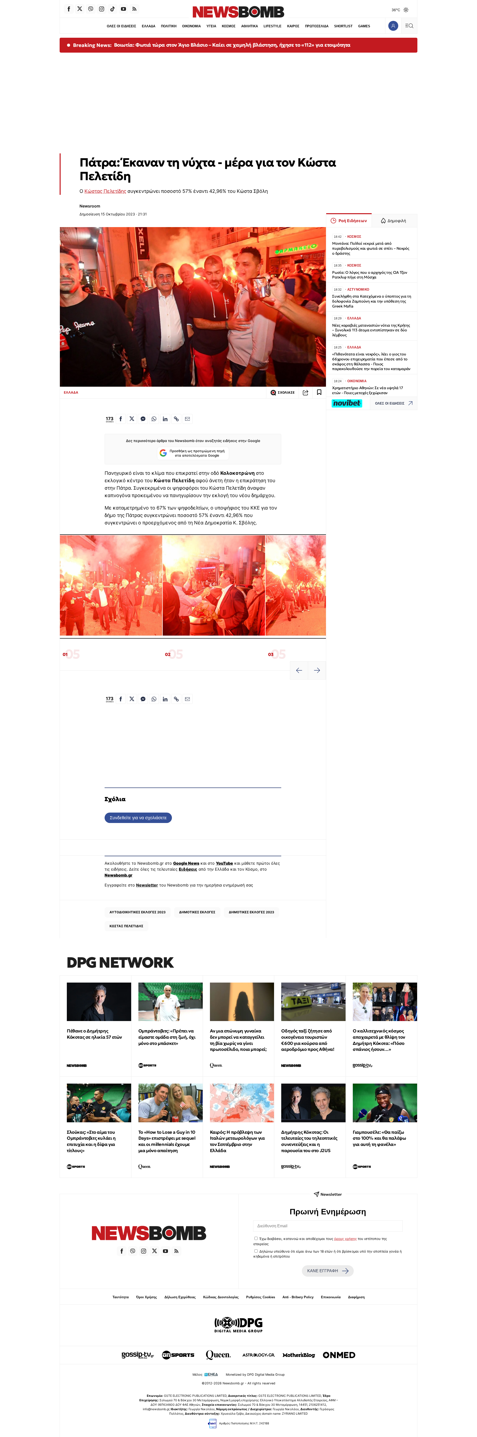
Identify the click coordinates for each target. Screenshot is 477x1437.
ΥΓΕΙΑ (211, 26)
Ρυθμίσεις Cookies (260, 1297)
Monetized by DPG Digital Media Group (255, 1374)
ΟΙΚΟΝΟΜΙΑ (191, 26)
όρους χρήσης (345, 1239)
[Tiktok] (113, 9)
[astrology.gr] (258, 1355)
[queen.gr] (218, 1355)
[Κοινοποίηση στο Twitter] (132, 419)
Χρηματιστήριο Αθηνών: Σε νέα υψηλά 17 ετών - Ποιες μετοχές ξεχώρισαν (367, 390)
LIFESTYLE (272, 26)
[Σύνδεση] (393, 26)
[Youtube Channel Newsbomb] (123, 9)
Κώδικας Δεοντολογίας (221, 1297)
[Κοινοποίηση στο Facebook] (121, 419)
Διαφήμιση (356, 1297)
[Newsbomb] (149, 1234)
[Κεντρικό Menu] (409, 26)
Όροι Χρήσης (146, 1297)
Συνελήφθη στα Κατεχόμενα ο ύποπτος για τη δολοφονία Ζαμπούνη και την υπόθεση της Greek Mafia (371, 301)
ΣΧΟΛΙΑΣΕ (286, 392)
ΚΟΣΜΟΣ (229, 26)
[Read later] (319, 392)
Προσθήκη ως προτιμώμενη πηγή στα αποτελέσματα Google (197, 453)
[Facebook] (69, 9)
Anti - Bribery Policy (298, 1297)
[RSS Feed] (134, 9)
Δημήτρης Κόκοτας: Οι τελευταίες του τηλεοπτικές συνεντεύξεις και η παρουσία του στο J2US (309, 1141)
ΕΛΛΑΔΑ (148, 26)
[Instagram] (102, 9)
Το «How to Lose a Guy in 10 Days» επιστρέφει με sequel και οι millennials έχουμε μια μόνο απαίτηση (167, 1141)
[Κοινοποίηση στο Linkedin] (165, 419)
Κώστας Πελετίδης (105, 191)
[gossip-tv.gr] (138, 1355)
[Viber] (91, 9)
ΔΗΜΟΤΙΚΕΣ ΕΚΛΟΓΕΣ (197, 912)
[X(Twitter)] (80, 9)
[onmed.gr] (339, 1355)
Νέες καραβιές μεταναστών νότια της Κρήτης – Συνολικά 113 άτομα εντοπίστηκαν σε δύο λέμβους (371, 330)
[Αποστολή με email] (188, 419)
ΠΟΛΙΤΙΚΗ (168, 26)
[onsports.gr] (178, 1355)
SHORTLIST (343, 26)
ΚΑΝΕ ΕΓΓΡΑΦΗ (322, 1271)
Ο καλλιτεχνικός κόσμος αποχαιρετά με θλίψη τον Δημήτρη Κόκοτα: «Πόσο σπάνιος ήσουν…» (379, 1040)
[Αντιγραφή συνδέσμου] (305, 392)
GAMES (364, 26)
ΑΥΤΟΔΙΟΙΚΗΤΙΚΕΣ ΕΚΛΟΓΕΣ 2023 (138, 912)
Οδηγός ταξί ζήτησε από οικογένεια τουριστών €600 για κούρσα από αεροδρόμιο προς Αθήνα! (307, 1040)
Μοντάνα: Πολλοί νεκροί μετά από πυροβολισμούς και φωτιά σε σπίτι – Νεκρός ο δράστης (370, 248)
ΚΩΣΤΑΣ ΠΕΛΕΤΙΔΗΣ (126, 926)
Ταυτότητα (121, 1297)
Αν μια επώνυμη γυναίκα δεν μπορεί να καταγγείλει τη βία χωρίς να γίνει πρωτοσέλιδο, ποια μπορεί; (238, 1040)
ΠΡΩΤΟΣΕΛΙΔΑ (316, 26)
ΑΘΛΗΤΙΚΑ (249, 26)
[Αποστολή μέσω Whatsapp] (154, 419)
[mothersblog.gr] (299, 1355)
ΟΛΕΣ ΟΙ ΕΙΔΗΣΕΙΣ (121, 26)
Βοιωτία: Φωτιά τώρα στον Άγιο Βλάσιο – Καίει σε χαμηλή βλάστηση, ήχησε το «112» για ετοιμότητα (232, 45)
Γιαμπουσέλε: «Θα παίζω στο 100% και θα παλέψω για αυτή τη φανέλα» (379, 1138)
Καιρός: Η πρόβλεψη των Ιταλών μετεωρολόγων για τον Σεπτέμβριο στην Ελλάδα (237, 1141)
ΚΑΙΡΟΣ (293, 26)
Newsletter (147, 885)
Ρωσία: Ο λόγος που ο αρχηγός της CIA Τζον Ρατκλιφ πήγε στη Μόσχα (369, 275)
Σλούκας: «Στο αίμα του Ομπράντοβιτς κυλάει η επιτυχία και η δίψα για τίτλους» (91, 1141)
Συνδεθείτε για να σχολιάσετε (138, 817)
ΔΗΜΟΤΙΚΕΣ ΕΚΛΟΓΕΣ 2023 (251, 912)
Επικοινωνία (331, 1297)
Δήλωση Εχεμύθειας (180, 1297)
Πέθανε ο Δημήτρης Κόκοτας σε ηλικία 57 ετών (94, 1034)
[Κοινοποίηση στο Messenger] (143, 419)
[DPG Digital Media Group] (238, 1325)
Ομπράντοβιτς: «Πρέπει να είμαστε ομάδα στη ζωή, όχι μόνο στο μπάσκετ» (167, 1037)
